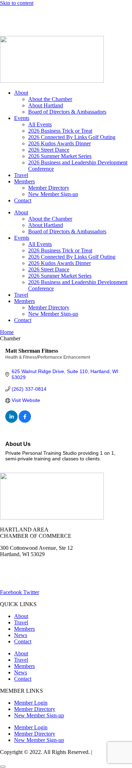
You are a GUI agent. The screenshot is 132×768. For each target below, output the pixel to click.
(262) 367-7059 (17, 27)
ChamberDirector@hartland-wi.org (39, 580)
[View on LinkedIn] (11, 421)
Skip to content (16, 3)
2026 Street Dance (48, 150)
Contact (22, 200)
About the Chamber (50, 99)
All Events (40, 124)
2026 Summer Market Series (60, 156)
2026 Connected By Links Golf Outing (71, 137)
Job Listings (112, 15)
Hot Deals (54, 15)
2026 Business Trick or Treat (60, 131)
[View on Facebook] (25, 421)
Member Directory (48, 188)
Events (21, 118)
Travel (21, 175)
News (82, 15)
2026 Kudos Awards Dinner (59, 143)
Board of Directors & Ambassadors (67, 112)
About (21, 93)
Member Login (16, 15)
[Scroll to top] (3, 767)
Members (24, 181)
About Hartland (45, 105)
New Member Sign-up (53, 194)
